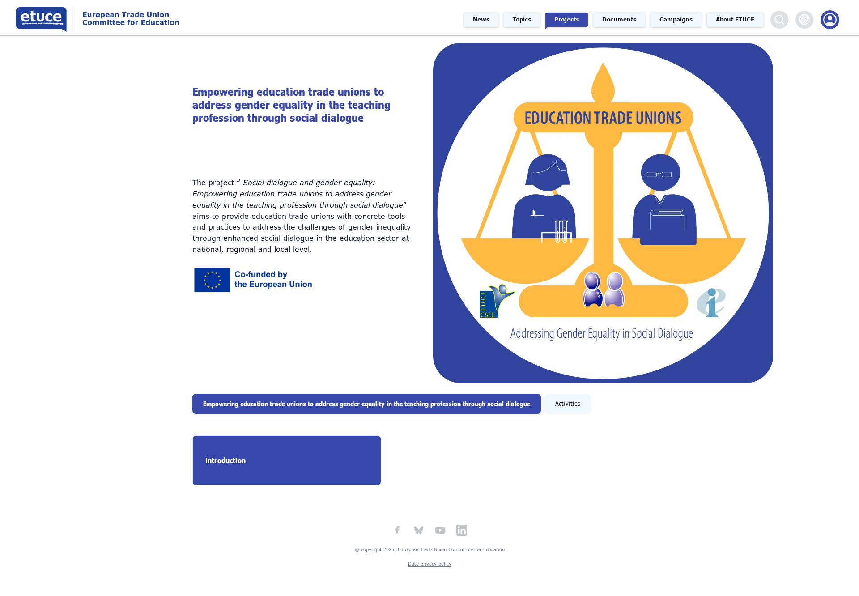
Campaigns (676, 19)
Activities (567, 404)
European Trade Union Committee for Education (131, 17)
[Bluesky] (418, 530)
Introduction (225, 460)
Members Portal (830, 19)
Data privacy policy (429, 564)
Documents (619, 19)
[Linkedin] (461, 530)
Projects (566, 19)
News (481, 19)
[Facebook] (397, 530)
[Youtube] (440, 530)
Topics (522, 19)
